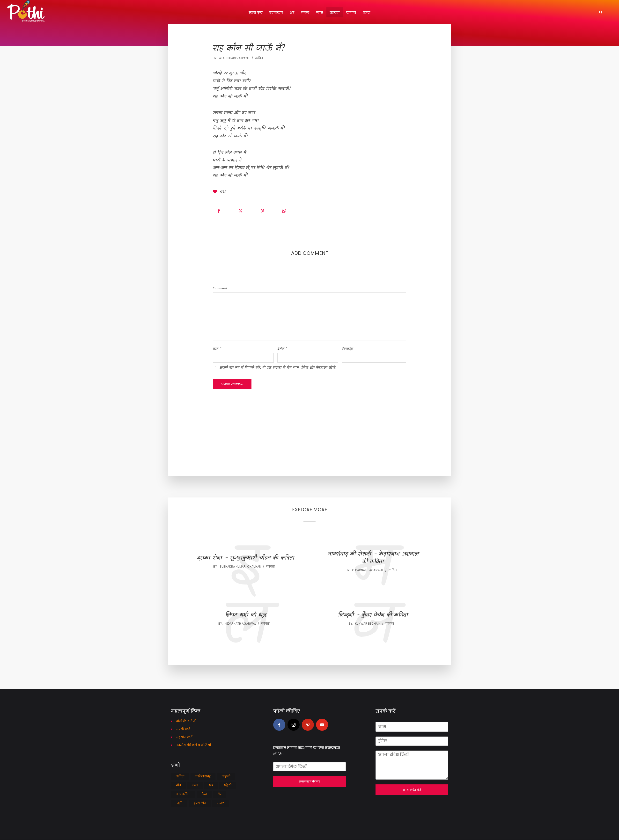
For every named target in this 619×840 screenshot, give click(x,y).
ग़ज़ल (305, 12)
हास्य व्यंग (200, 803)
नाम (217, 349)
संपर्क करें (183, 729)
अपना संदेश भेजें (412, 790)
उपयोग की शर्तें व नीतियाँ (193, 745)
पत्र (211, 785)
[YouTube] (322, 725)
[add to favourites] (216, 192)
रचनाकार (276, 12)
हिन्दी (366, 12)
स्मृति (179, 803)
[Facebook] (279, 725)
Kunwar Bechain (367, 623)
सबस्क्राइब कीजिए (309, 781)
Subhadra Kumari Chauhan (240, 566)
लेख (204, 794)
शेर (292, 12)
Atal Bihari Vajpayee (234, 58)
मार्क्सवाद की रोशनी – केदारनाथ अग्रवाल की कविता (373, 558)
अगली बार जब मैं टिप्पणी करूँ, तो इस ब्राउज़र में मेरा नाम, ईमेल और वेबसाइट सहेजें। (277, 367)
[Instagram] (293, 725)
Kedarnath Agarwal (367, 570)
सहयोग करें (184, 737)
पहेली (227, 785)
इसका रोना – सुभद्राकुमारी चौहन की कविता (246, 558)
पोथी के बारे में (186, 721)
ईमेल (282, 349)
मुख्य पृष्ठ (256, 12)
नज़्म (319, 12)
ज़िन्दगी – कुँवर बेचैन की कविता (373, 615)
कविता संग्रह (203, 776)
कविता (334, 12)
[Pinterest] (308, 725)
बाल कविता (183, 794)
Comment (220, 288)
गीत (178, 785)
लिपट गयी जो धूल (245, 615)
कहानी (351, 12)
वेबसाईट (347, 349)
